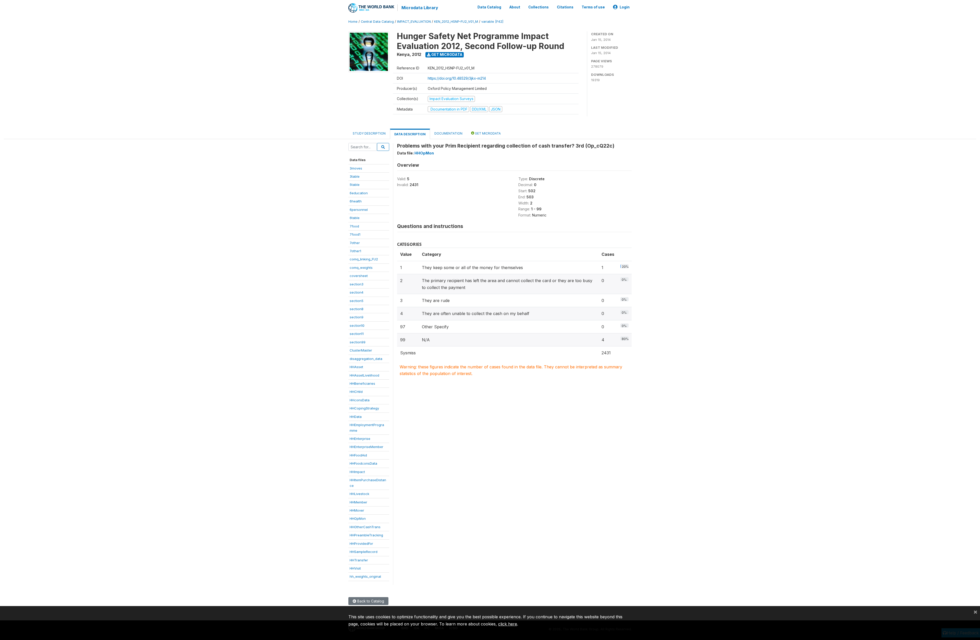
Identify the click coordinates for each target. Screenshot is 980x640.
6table (355, 218)
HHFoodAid (358, 455)
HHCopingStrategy (364, 408)
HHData (356, 417)
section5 (356, 301)
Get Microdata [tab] (487, 133)
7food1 (355, 234)
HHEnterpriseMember (366, 447)
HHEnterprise (360, 439)
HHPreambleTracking (366, 535)
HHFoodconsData (363, 463)
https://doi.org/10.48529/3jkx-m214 (457, 78)
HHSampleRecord (363, 552)
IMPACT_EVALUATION (414, 21)
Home (353, 21)
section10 (357, 325)
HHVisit (355, 568)
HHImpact (357, 472)
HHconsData (360, 400)
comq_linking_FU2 (364, 259)
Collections (538, 7)
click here (507, 623)
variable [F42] (492, 21)
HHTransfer (359, 560)
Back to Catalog (370, 601)
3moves (356, 168)
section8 (356, 309)
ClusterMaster (361, 350)
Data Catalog (489, 7)
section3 (356, 284)
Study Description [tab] (369, 133)
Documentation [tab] (448, 133)
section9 (356, 317)
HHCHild (356, 392)
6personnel (359, 210)
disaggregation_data (366, 359)
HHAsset (356, 367)
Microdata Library (419, 7)
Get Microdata (446, 54)
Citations (565, 7)
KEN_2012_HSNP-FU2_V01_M (456, 21)
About (514, 7)
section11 (357, 334)
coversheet (359, 276)
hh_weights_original (365, 576)
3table (355, 176)
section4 (356, 292)
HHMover (357, 510)
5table (355, 185)
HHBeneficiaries (362, 383)
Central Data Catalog (377, 21)
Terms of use (593, 7)
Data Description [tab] (410, 134)
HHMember (358, 502)
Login (625, 7)
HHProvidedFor (361, 543)
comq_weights (361, 267)
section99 (357, 342)
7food (354, 226)
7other (355, 243)
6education (359, 193)
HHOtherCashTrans (365, 527)
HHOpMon (358, 518)
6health (356, 201)
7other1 (355, 251)
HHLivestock (359, 494)
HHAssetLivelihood (364, 375)
